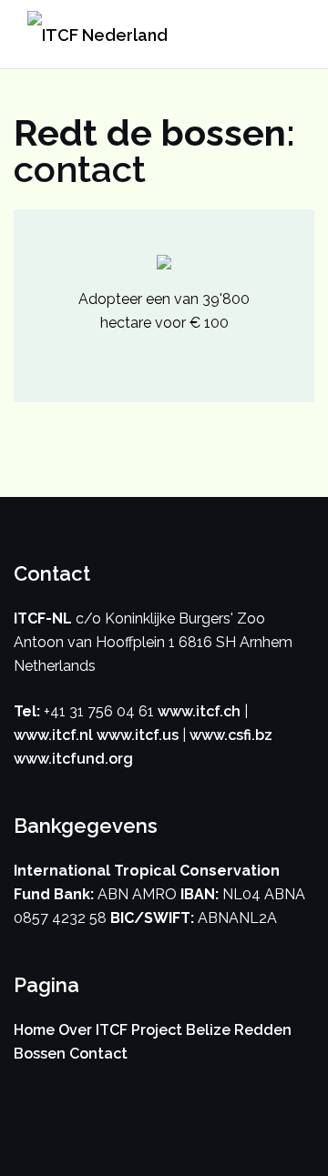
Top (312, 1160)
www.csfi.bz (231, 735)
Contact (98, 1053)
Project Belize (181, 1030)
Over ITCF (93, 1030)
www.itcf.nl (53, 735)
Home (34, 1030)
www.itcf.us (138, 735)
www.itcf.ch (199, 711)
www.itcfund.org (73, 758)
